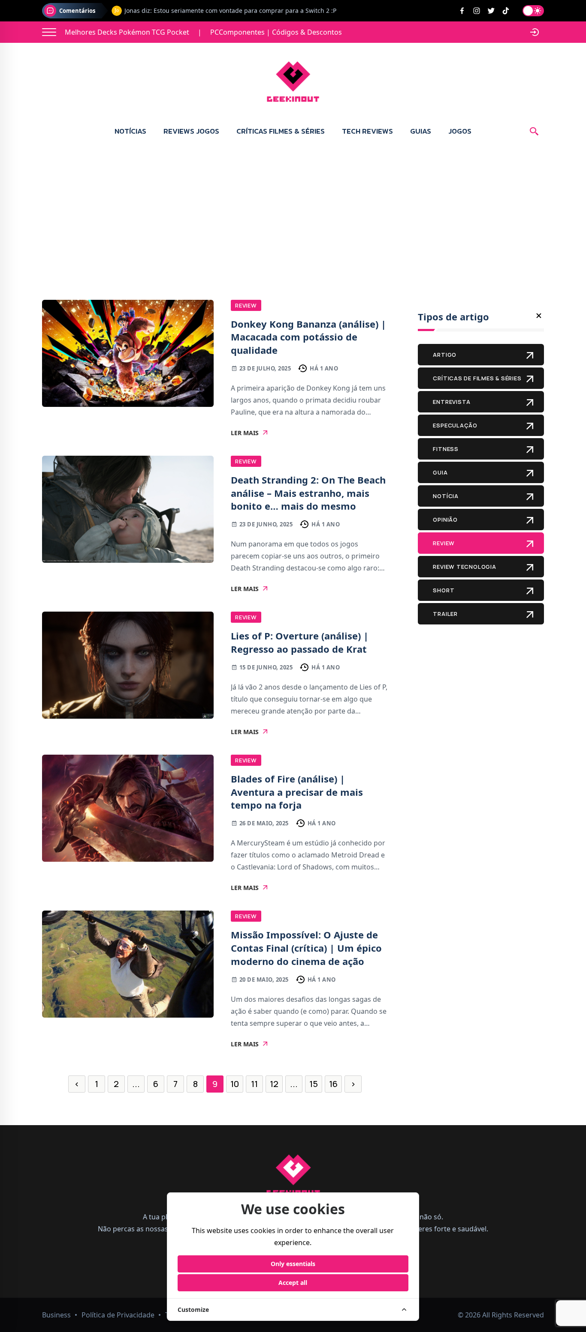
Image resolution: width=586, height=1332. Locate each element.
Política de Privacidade (118, 1315)
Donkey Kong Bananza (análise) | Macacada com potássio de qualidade (308, 337)
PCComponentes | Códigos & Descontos (276, 32)
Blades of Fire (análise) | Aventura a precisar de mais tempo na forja (297, 792)
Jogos (459, 131)
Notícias (130, 131)
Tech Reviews (367, 131)
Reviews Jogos (191, 131)
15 (313, 1084)
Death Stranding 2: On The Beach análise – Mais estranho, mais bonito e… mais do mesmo (308, 493)
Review (246, 305)
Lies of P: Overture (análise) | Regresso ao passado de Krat (300, 642)
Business (56, 1315)
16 (333, 1084)
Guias (420, 131)
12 (274, 1084)
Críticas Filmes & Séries (280, 131)
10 (234, 1084)
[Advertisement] (293, 210)
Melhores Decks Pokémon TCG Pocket (127, 32)
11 (254, 1084)
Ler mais (245, 433)
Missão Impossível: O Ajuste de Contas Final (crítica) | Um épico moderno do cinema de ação (306, 948)
